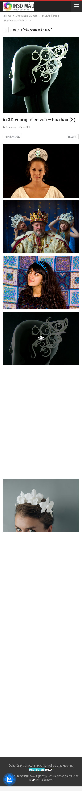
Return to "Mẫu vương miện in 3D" (31, 29)
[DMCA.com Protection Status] (41, 769)
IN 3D (32, 779)
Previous (13, 136)
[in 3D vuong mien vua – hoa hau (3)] (41, 171)
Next (71, 136)
